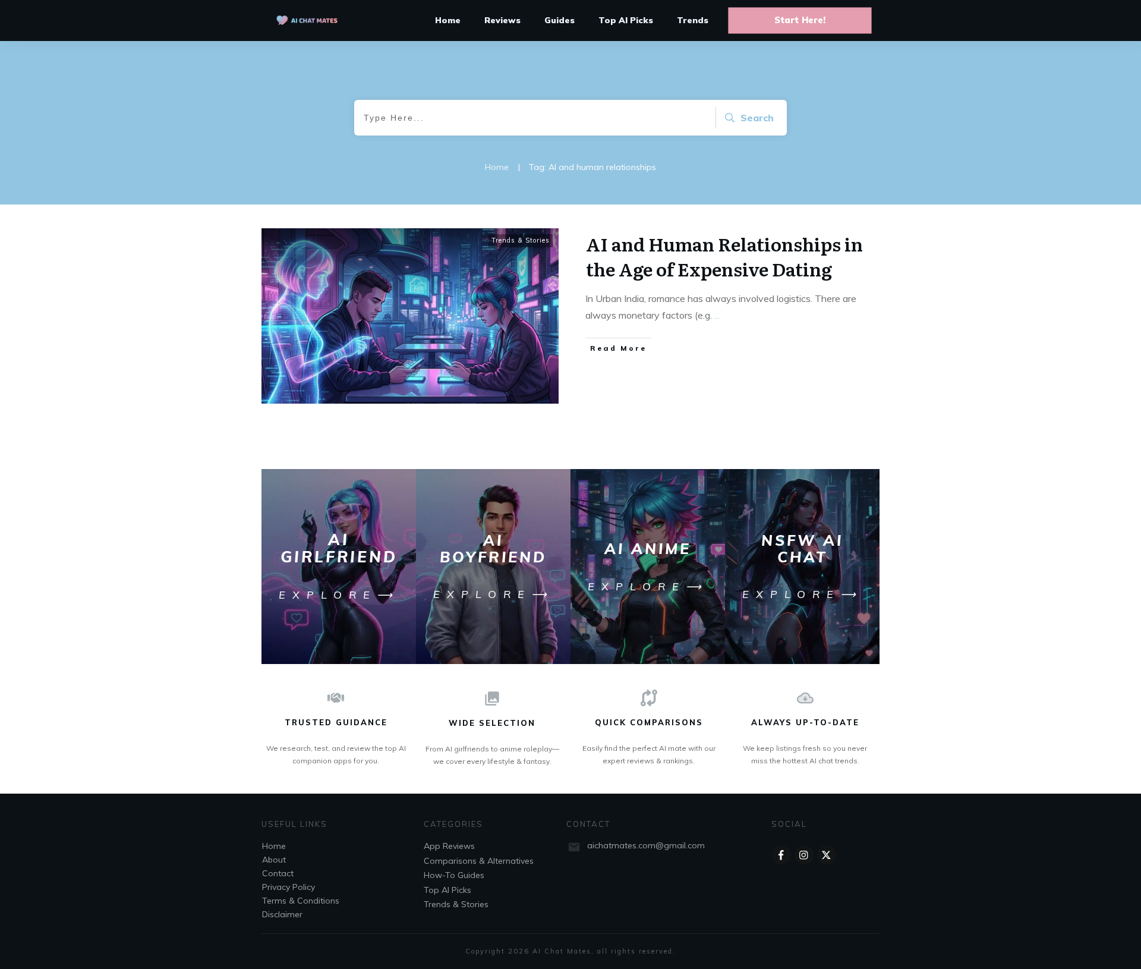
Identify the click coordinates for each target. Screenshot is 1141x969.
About (274, 859)
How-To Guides (454, 875)
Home (274, 846)
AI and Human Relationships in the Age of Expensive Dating (724, 256)
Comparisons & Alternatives (479, 860)
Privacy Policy (288, 887)
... (717, 315)
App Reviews (449, 846)
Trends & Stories (520, 240)
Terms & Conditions (300, 900)
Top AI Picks (447, 890)
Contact (278, 873)
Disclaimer (282, 914)
